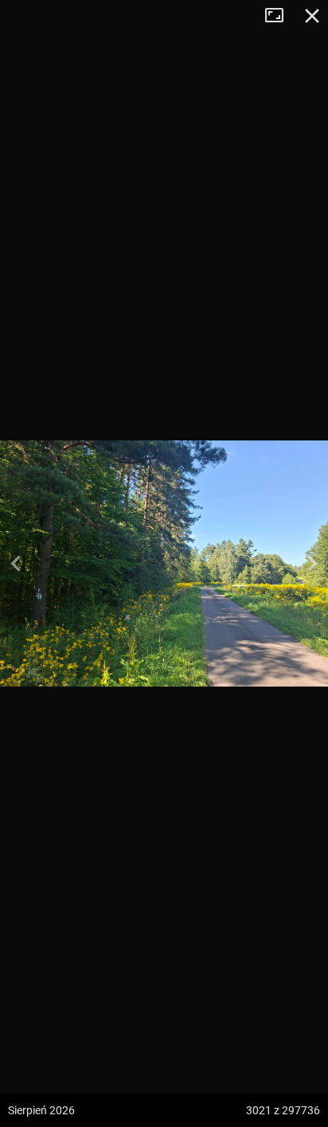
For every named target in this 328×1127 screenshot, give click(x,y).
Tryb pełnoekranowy (280, 16)
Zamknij (312, 16)
